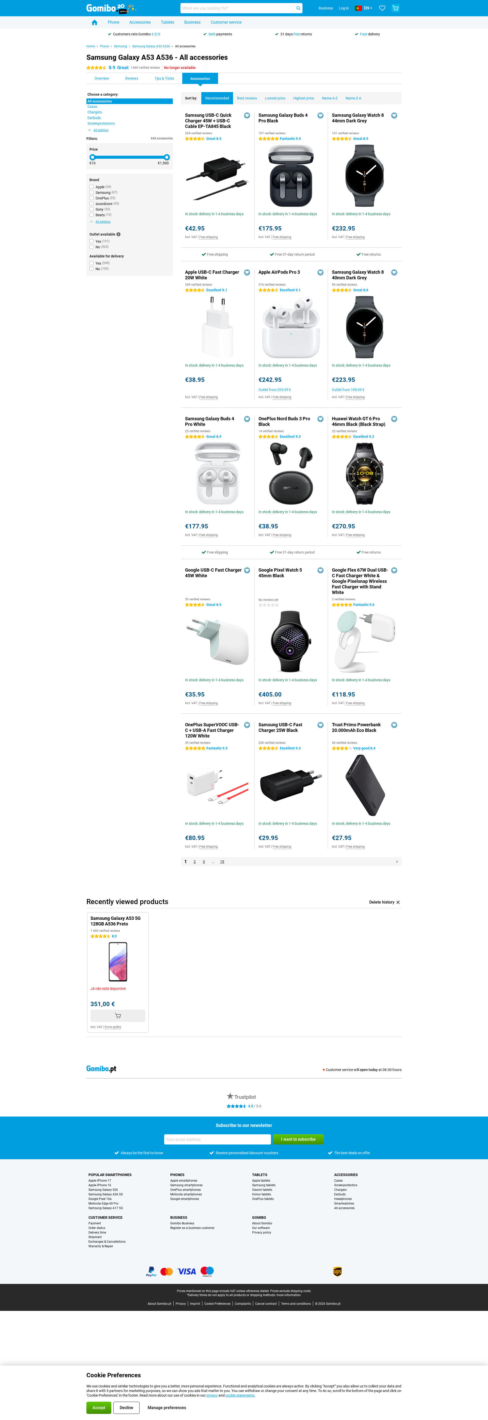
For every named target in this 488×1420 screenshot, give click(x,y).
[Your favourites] (382, 8)
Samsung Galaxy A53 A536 (151, 46)
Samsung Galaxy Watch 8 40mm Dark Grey (358, 274)
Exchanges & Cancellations (107, 1241)
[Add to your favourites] (247, 115)
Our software (261, 1228)
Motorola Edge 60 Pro (103, 1203)
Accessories (140, 22)
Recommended (217, 98)
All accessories (185, 46)
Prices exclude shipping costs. (290, 1291)
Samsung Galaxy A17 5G (105, 1208)
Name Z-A (353, 98)
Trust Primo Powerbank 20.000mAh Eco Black (356, 727)
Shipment (95, 1237)
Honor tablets (261, 1194)
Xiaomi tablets (262, 1190)
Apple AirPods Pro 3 (279, 272)
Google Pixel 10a (100, 1199)
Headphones (343, 1199)
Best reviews (247, 98)
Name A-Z (330, 98)
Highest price (303, 98)
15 (222, 862)
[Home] (94, 22)
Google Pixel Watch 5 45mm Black (280, 572)
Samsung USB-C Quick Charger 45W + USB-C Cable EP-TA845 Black (208, 120)
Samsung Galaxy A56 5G (105, 1194)
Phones (177, 1175)
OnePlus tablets (263, 1199)
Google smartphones (184, 1199)
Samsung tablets (264, 1185)
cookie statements (239, 1395)
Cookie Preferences (217, 1304)
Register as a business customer (192, 1228)
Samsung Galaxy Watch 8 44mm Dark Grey (358, 117)
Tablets (167, 22)
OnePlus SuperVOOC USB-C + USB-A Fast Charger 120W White (212, 730)
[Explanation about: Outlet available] (118, 234)
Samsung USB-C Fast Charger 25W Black (280, 727)
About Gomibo (262, 1223)
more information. (289, 1295)
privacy (212, 1395)
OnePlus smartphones (185, 1190)
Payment (94, 1223)
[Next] (397, 861)
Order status (96, 1228)
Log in (344, 8)
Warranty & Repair (100, 1246)
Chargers (340, 1190)
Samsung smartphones (186, 1185)
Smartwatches (344, 1203)
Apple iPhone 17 (99, 1180)
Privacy (181, 1304)
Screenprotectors (345, 1185)
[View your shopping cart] (395, 8)
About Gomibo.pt (159, 1304)
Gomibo (259, 1217)
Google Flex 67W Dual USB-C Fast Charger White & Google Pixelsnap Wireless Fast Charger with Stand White (360, 581)
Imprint (195, 1304)
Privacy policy (261, 1232)
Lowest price (275, 98)
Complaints (243, 1304)
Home (90, 46)
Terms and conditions (296, 1304)
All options (101, 130)
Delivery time (97, 1232)
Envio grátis (113, 1027)
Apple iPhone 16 (99, 1185)
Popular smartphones (110, 1175)
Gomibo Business (182, 1223)
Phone (113, 22)
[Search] (298, 8)
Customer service (226, 22)
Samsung (120, 46)
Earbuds (340, 1194)
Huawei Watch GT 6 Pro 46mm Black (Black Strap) (358, 421)
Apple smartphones (183, 1180)
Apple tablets (261, 1180)
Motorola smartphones (186, 1194)
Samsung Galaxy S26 (103, 1190)
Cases (338, 1180)
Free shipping (208, 237)
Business (192, 22)
